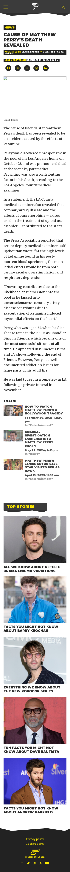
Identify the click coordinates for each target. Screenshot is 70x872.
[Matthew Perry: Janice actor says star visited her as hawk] (13, 465)
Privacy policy (35, 839)
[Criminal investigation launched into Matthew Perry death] (13, 436)
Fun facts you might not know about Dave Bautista (31, 750)
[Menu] (6, 7)
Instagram (35, 863)
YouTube (47, 863)
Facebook (22, 863)
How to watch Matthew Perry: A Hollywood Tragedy (44, 410)
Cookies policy (35, 844)
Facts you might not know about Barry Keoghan (31, 629)
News (9, 27)
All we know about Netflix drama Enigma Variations (32, 569)
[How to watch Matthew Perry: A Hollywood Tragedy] (13, 411)
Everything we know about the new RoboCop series (32, 689)
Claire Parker (30, 52)
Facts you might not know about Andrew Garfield (31, 810)
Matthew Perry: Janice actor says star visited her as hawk (42, 466)
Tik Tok (29, 863)
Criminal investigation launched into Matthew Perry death (39, 438)
